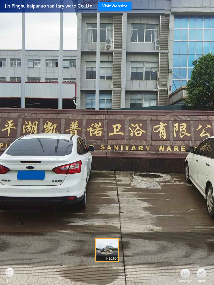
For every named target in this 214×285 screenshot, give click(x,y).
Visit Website (115, 6)
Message (185, 281)
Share (201, 281)
